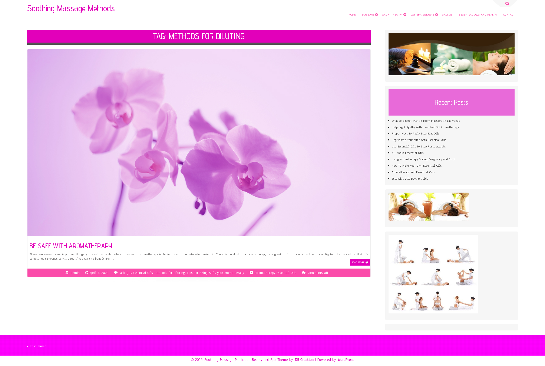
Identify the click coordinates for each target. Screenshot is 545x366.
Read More (357, 262)
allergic (125, 272)
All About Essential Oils (407, 153)
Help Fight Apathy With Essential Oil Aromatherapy (425, 127)
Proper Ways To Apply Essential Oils (415, 134)
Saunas (447, 15)
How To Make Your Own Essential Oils (417, 166)
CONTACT (509, 15)
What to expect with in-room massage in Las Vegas (426, 121)
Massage (368, 15)
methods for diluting (170, 272)
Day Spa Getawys (422, 15)
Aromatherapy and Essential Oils (413, 172)
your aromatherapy (230, 272)
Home (352, 15)
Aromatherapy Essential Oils (275, 272)
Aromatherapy (392, 15)
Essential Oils (143, 272)
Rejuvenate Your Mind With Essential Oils (419, 140)
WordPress (346, 359)
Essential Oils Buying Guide (410, 179)
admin (75, 272)
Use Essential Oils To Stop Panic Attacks (419, 146)
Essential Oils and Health (478, 15)
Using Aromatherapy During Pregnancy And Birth (423, 159)
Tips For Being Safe (201, 272)
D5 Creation (304, 359)
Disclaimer (38, 346)
